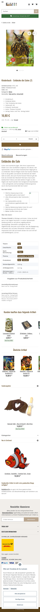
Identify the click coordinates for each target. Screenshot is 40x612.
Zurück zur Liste (6, 23)
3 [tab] (21, 70)
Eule (19, 244)
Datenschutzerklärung (7, 513)
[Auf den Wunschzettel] (34, 33)
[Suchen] (36, 11)
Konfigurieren (20, 599)
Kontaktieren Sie (6, 489)
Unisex (19, 248)
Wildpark (20, 252)
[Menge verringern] (4, 139)
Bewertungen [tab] (21, 155)
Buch (19, 260)
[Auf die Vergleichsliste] (29, 33)
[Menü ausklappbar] (2, 1)
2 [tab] (19, 70)
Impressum (6, 588)
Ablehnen (20, 605)
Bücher (10, 92)
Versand (16, 120)
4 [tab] (22, 70)
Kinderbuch (25, 260)
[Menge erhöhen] (36, 139)
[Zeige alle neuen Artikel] (37, 440)
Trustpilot (4, 558)
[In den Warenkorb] (3, 29)
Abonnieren (31, 519)
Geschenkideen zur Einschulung (25, 256)
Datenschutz (14, 588)
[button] (29, 4)
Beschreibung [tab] (7, 155)
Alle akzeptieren (20, 593)
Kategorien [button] (6, 435)
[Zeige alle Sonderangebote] (37, 386)
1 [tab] (17, 70)
